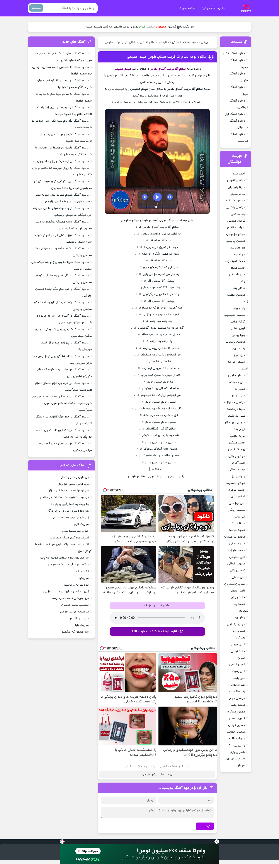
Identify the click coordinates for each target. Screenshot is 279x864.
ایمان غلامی (237, 664)
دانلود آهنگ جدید (213, 8)
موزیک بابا (82, 625)
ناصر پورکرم (237, 752)
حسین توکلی (236, 725)
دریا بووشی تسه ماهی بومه (70, 598)
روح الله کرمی (236, 449)
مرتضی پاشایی (235, 207)
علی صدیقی (237, 544)
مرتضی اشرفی (236, 180)
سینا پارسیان (236, 187)
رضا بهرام (239, 308)
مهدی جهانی (236, 456)
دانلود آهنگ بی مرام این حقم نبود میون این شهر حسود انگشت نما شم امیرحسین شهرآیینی (62, 403)
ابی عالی (239, 517)
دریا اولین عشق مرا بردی (73, 484)
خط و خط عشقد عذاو (75, 531)
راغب (242, 281)
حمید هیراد (238, 268)
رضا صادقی (238, 214)
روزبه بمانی (237, 436)
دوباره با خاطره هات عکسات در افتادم (64, 497)
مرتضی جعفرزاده (234, 402)
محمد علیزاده (236, 550)
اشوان (241, 658)
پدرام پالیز (238, 476)
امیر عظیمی (237, 557)
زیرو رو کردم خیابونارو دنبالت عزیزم (66, 591)
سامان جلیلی (236, 375)
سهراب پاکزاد (236, 738)
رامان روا (240, 618)
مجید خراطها (237, 530)
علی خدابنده (237, 382)
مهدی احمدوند (235, 483)
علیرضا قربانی (236, 564)
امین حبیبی (237, 644)
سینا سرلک (238, 523)
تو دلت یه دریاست (76, 585)
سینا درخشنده (236, 409)
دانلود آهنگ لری (235, 114)
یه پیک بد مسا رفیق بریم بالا (70, 504)
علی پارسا (239, 678)
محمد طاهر (238, 705)
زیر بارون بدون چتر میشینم (71, 518)
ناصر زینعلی (237, 591)
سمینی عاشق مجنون (75, 605)
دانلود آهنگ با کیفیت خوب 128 (155, 631)
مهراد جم (239, 254)
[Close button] (216, 841)
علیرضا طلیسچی (234, 315)
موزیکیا (84, 578)
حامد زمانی (238, 651)
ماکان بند (239, 288)
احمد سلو (239, 174)
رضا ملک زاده (237, 692)
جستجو (36, 8)
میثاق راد (239, 631)
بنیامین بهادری (235, 759)
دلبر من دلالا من (79, 618)
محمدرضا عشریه (234, 537)
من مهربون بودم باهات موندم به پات (64, 558)
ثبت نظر (205, 826)
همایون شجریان (234, 584)
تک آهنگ (82, 571)
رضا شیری (238, 349)
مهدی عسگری (236, 712)
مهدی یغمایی (236, 624)
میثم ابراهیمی (235, 234)
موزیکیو (205, 42)
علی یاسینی (237, 274)
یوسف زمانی (236, 469)
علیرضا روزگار (236, 510)
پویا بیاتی (238, 335)
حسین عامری (236, 490)
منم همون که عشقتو (75, 632)
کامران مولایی (236, 221)
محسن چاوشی (235, 241)
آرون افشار (238, 328)
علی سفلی (238, 577)
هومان (241, 765)
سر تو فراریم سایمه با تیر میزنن (68, 490)
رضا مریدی (238, 685)
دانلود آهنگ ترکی (234, 54)
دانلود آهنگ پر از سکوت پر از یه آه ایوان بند (60, 161)
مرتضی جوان (237, 698)
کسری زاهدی (237, 718)
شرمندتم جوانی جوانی (74, 612)
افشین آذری (237, 496)
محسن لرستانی (235, 342)
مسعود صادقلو (235, 200)
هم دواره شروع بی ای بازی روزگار (68, 511)
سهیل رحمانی (236, 732)
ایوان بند (239, 429)
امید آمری (238, 463)
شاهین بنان (237, 570)
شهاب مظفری (236, 228)
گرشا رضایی (237, 322)
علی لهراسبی (237, 503)
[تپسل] (62, 841)
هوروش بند (237, 248)
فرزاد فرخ (239, 355)
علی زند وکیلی (236, 416)
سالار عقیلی (237, 194)
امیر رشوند (238, 671)
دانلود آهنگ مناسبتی (184, 42)
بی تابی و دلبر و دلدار (75, 477)
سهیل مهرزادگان (234, 423)
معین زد (240, 389)
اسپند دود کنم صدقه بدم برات (69, 538)
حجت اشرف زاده (235, 261)
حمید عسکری (236, 443)
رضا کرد (240, 638)
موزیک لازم (81, 524)
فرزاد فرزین (238, 395)
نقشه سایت (187, 8)
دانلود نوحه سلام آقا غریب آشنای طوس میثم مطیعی (166, 56)
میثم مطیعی (150, 774)
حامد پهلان (238, 597)
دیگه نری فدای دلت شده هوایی (68, 564)
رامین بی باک (236, 745)
